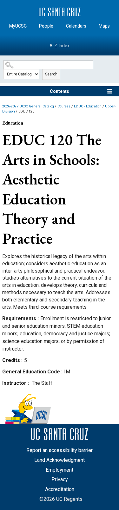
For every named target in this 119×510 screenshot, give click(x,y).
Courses (63, 106)
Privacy (59, 479)
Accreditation (59, 489)
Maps (104, 26)
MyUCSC (18, 26)
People (46, 26)
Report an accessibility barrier (59, 450)
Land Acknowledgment (59, 460)
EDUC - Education (88, 106)
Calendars (76, 26)
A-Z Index (59, 45)
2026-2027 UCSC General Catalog (28, 106)
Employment (59, 470)
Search (51, 74)
